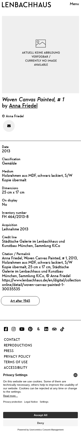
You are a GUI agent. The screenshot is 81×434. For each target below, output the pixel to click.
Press (9, 351)
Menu (74, 4)
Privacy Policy (17, 356)
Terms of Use (16, 362)
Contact (12, 339)
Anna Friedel (23, 105)
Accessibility (16, 367)
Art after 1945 (20, 301)
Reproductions (18, 345)
